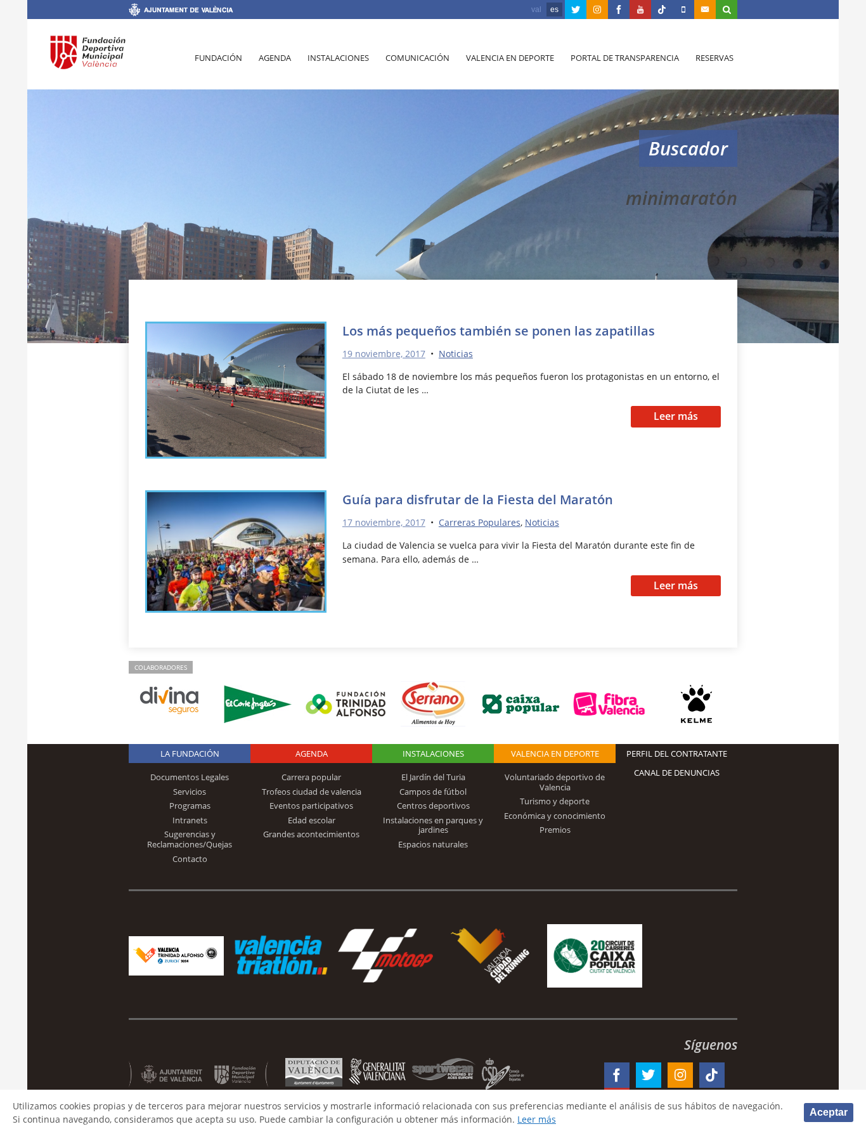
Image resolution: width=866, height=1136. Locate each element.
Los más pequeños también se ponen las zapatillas (498, 330)
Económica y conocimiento (554, 815)
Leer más (676, 416)
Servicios (189, 791)
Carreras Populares (479, 522)
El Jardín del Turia (433, 777)
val (536, 9)
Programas (189, 805)
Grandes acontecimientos (311, 834)
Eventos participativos (311, 805)
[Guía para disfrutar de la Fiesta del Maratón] (235, 553)
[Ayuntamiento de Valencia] (181, 11)
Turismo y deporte (555, 801)
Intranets (189, 820)
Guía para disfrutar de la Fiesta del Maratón (477, 499)
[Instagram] (597, 9)
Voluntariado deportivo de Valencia (555, 782)
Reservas (714, 57)
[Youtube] (640, 9)
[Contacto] (705, 9)
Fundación (218, 57)
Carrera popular (311, 777)
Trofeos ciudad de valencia (311, 791)
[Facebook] (619, 9)
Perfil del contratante (676, 753)
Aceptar (829, 1112)
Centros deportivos (433, 805)
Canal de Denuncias (677, 772)
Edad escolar (311, 820)
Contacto (189, 859)
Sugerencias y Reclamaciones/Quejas (189, 839)
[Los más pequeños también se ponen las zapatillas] (235, 392)
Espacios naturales (433, 844)
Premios (555, 829)
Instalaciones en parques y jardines (433, 825)
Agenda (275, 57)
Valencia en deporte (510, 57)
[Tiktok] (662, 9)
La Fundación (189, 753)
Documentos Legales (189, 777)
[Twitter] (575, 9)
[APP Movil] (683, 9)
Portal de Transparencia (625, 57)
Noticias (456, 354)
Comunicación (417, 57)
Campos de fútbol (433, 791)
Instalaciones (338, 57)
